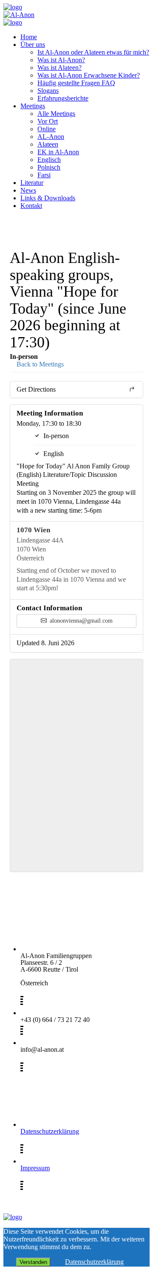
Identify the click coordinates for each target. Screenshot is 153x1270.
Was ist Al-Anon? (61, 60)
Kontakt (31, 205)
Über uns (32, 44)
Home (28, 36)
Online (46, 129)
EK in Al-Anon (58, 152)
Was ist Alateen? (59, 67)
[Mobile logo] (12, 1217)
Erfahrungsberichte (62, 98)
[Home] (12, 7)
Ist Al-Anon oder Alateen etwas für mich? (93, 52)
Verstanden (33, 1262)
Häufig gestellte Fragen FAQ (76, 83)
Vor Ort (47, 121)
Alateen (47, 144)
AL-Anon (50, 136)
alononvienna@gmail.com (80, 621)
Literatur (31, 182)
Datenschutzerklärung (49, 1131)
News (28, 190)
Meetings (32, 106)
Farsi (44, 175)
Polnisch (48, 167)
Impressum (35, 1168)
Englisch (49, 159)
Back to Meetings (39, 364)
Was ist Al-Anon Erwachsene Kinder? (88, 75)
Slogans (48, 90)
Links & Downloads (47, 198)
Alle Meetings (56, 113)
